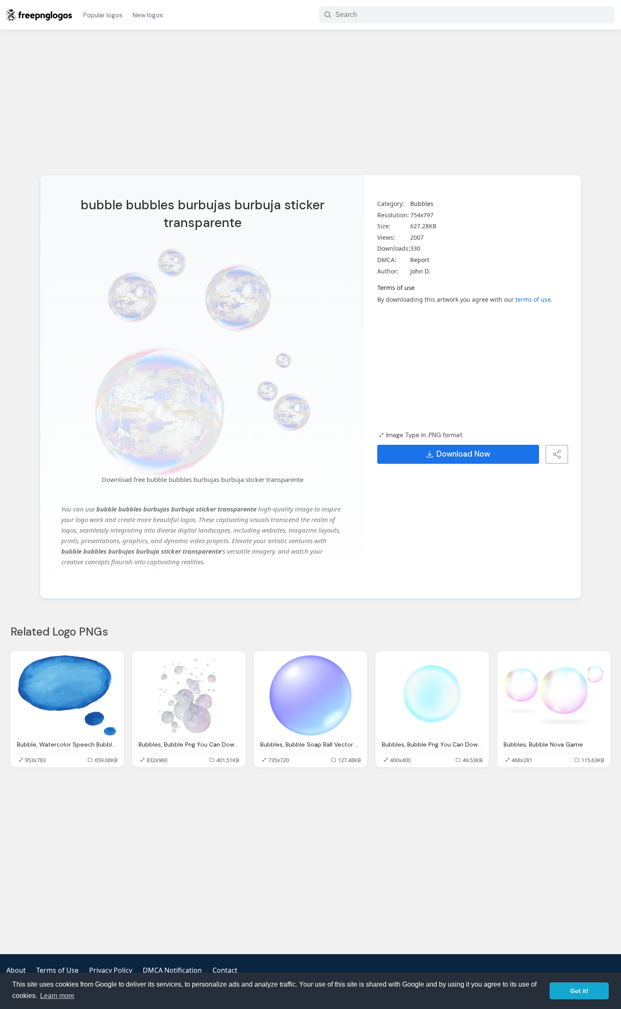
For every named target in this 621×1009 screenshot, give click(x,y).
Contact (224, 970)
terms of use (533, 299)
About (16, 970)
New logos (148, 15)
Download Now (463, 454)
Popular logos (103, 15)
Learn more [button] (57, 995)
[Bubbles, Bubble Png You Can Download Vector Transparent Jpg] (189, 695)
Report (419, 260)
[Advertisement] (310, 108)
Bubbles (421, 204)
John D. (420, 271)
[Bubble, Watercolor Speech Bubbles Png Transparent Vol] (67, 695)
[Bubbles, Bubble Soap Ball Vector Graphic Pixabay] (310, 695)
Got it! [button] (579, 990)
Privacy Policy (110, 970)
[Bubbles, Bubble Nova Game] (554, 695)
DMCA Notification (172, 970)
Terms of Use (57, 970)
